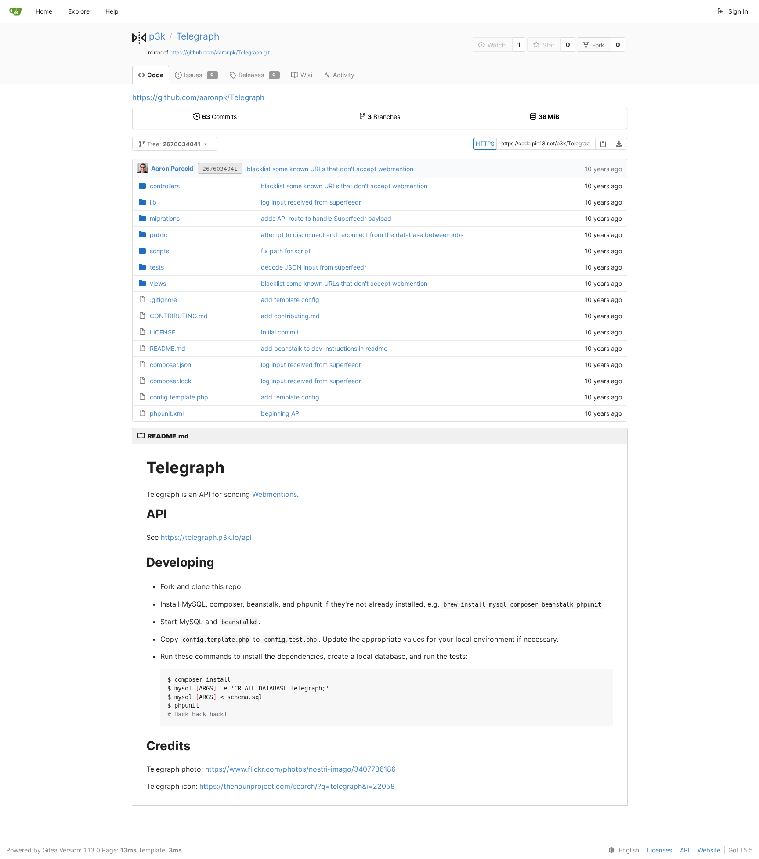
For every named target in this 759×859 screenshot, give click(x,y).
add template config (290, 299)
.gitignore (163, 299)
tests (157, 267)
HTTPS (485, 143)
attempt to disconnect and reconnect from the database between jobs (362, 234)
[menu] (622, 850)
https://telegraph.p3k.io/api (206, 537)
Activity (343, 75)
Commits (219, 116)
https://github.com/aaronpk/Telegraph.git (220, 52)
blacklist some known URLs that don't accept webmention (330, 169)
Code (155, 75)
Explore (79, 11)
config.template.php (179, 397)
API (685, 850)
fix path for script (286, 251)
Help (112, 11)
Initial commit (280, 332)
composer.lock (171, 381)
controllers (165, 186)
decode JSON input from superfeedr (313, 267)
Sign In (738, 11)
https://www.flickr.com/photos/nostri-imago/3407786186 (300, 769)
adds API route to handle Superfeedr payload (326, 218)
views (158, 283)
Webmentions (274, 494)
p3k (157, 36)
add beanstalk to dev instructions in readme (324, 348)
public (158, 234)
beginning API (281, 413)
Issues (199, 75)
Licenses (659, 850)
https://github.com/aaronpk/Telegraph (198, 97)
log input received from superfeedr (311, 202)
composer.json (170, 364)
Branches (384, 116)
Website (709, 850)
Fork (598, 45)
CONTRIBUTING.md (179, 316)
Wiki (306, 75)
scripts (159, 251)
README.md (167, 348)
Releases (257, 75)
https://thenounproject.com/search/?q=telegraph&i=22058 (297, 786)
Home (44, 11)
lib (153, 202)
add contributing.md (290, 316)
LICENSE (162, 332)
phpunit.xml (167, 413)
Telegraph (197, 36)
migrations (165, 218)
